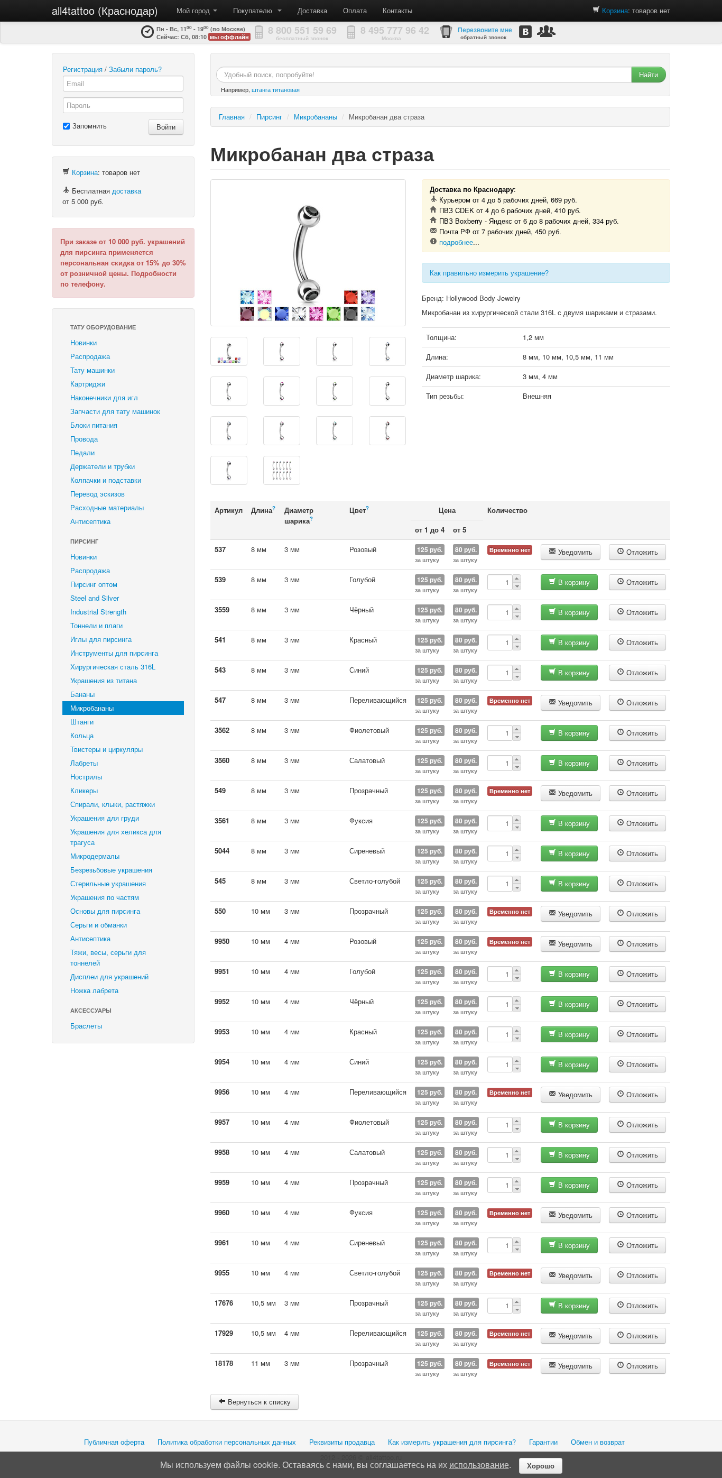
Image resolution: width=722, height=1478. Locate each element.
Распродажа (90, 356)
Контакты (397, 10)
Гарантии (543, 1442)
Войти (165, 127)
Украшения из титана (103, 680)
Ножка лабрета (94, 990)
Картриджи (87, 384)
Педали (82, 452)
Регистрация (83, 69)
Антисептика (90, 521)
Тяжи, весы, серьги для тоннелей (108, 957)
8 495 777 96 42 (394, 30)
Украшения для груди (104, 818)
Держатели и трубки (102, 466)
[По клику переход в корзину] (596, 10)
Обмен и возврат (598, 1442)
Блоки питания (93, 425)
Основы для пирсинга (105, 911)
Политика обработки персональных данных (227, 1442)
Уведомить (574, 552)
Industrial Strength (98, 612)
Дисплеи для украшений (109, 976)
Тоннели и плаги (96, 625)
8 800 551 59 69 (302, 30)
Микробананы (92, 708)
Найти (648, 74)
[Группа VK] (525, 31)
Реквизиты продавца (342, 1442)
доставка (126, 191)
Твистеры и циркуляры (106, 749)
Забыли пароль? (135, 69)
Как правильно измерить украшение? (489, 273)
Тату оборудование (103, 327)
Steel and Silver (94, 598)
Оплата (355, 10)
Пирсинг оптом (93, 584)
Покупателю (254, 10)
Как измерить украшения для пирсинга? (452, 1442)
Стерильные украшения (108, 883)
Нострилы (86, 777)
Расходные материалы (107, 507)
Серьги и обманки (98, 925)
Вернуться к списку (258, 1402)
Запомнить (89, 126)
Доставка (312, 10)
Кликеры (84, 790)
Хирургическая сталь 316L (112, 667)
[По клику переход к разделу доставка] (66, 191)
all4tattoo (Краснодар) (105, 10)
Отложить (641, 552)
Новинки (83, 342)
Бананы (82, 694)
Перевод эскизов (97, 494)
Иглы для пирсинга (101, 639)
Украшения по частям (104, 897)
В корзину (573, 582)
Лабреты (84, 763)
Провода (84, 439)
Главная (232, 117)
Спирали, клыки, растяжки (112, 804)
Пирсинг (84, 541)
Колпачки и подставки (105, 480)
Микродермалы (94, 856)
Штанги (82, 722)
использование (479, 1464)
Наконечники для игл (104, 397)
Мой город (194, 10)
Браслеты (86, 1026)
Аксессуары (91, 1010)
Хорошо (540, 1466)
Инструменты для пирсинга (114, 653)
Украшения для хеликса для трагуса (115, 837)
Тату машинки (92, 370)
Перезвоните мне (485, 29)
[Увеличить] (308, 252)
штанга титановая (276, 89)
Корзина (615, 10)
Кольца (82, 735)
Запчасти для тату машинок (115, 411)
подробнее (456, 242)
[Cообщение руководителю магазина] (546, 31)
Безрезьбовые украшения (111, 870)
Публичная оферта (114, 1442)
